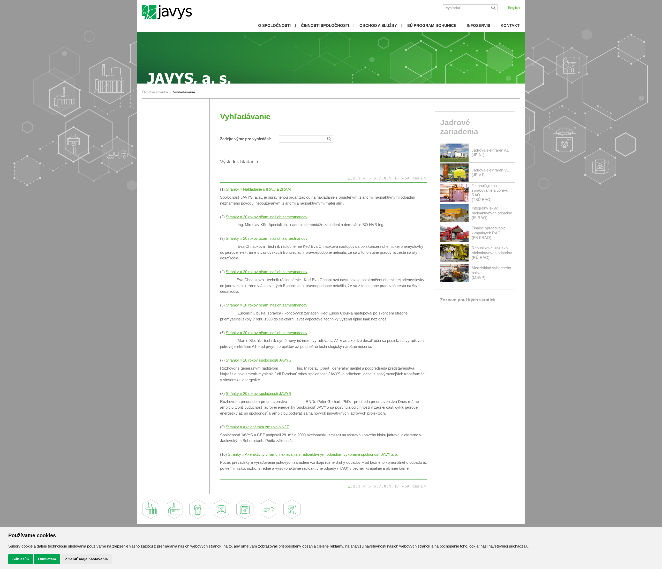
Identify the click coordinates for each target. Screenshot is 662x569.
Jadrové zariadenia (459, 127)
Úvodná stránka (155, 92)
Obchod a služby (378, 25)
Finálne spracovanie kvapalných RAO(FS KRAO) (489, 232)
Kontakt (510, 25)
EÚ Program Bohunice (431, 25)
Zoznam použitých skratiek (467, 299)
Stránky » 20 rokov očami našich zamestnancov (266, 217)
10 (396, 178)
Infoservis (478, 25)
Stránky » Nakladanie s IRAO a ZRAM (258, 189)
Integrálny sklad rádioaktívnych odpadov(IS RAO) (492, 213)
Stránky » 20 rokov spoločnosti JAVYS (258, 360)
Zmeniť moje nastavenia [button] (86, 559)
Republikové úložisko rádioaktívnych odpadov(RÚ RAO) (492, 252)
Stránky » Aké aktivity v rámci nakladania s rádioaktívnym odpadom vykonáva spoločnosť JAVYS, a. (313, 454)
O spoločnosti (274, 25)
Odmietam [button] (47, 559)
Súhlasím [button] (20, 559)
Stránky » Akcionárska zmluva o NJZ (257, 427)
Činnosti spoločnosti (325, 25)
